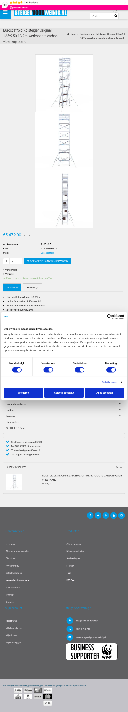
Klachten (10, 602)
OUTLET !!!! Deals (16, 428)
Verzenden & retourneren (18, 580)
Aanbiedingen (73, 558)
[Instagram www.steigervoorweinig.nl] (121, 515)
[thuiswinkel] (94, 667)
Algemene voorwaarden (17, 551)
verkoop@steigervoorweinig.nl (91, 637)
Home (72, 33)
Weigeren (23, 392)
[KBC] (18, 696)
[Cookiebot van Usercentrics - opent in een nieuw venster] (109, 316)
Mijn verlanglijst (13, 642)
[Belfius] (48, 690)
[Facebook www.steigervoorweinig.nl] (90, 515)
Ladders (10, 409)
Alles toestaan (104, 392)
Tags (68, 573)
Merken (70, 565)
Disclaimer (11, 558)
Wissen (119, 467)
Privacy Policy (12, 565)
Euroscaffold (47, 252)
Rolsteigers (86, 33)
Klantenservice (13, 587)
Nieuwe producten (75, 551)
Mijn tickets (11, 635)
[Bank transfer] (18, 690)
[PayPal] (28, 696)
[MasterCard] (47, 696)
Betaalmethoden (14, 573)
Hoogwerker (12, 422)
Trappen (10, 416)
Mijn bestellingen (14, 628)
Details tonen (109, 382)
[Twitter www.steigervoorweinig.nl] (98, 515)
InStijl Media (80, 685)
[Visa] (47, 703)
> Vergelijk (8, 273)
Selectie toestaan (64, 392)
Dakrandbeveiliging (16, 403)
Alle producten (73, 544)
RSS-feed (70, 580)
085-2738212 (83, 629)
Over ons (10, 544)
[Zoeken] (116, 16)
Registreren (11, 620)
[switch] (48, 369)
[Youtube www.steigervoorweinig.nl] (113, 515)
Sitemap (10, 594)
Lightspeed (60, 685)
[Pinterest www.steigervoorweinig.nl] (105, 515)
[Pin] (38, 690)
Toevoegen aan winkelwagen (48, 261)
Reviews (32, 287)
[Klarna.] (38, 696)
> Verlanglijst (10, 269)
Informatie (12, 287)
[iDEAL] (28, 690)
